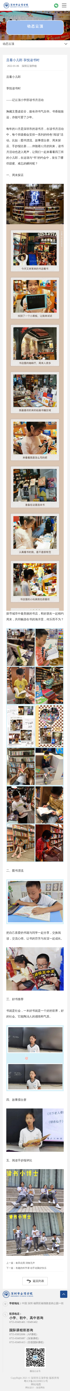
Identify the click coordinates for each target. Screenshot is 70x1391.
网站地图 (36, 1384)
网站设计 (29, 1387)
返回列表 (38, 1281)
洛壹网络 (40, 1387)
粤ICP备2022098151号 (36, 1381)
